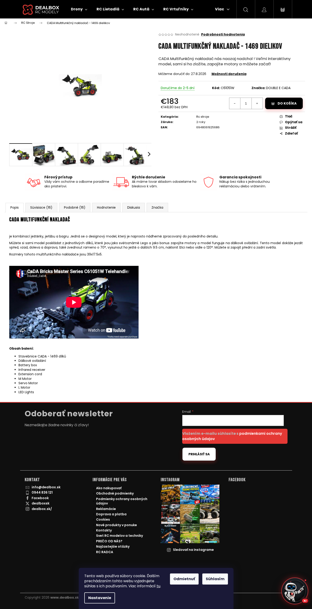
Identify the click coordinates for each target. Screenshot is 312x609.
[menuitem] (79, 9)
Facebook (40, 498)
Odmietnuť (184, 579)
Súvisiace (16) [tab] (41, 207)
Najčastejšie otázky (113, 546)
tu (158, 586)
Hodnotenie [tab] (106, 207)
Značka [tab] (157, 207)
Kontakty (104, 530)
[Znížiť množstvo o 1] (234, 103)
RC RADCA (104, 552)
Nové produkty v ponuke (116, 525)
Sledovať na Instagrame (193, 549)
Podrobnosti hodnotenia (223, 34)
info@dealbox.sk (46, 487)
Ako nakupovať (108, 488)
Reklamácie (106, 509)
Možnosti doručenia (229, 74)
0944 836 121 (42, 492)
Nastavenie (99, 597)
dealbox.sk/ (42, 509)
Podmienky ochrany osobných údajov (121, 501)
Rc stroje (202, 116)
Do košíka (287, 103)
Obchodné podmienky (115, 493)
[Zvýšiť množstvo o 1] (257, 103)
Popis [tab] (14, 207)
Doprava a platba (111, 514)
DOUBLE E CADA (278, 88)
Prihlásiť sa (199, 454)
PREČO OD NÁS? (109, 541)
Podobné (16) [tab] (74, 207)
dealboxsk (40, 503)
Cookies (103, 519)
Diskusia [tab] (133, 207)
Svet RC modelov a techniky (119, 535)
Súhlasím (215, 579)
